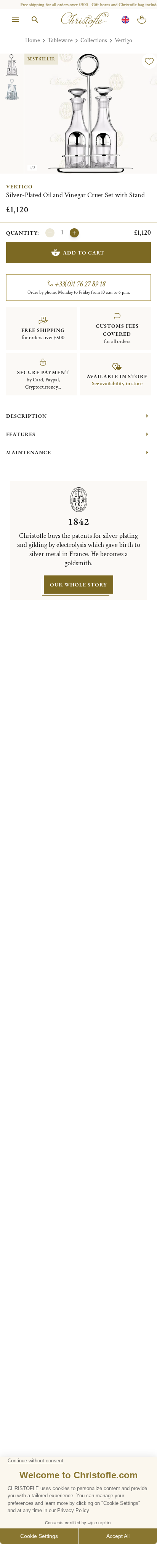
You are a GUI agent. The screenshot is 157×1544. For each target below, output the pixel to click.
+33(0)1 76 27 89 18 (80, 284)
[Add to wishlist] (149, 61)
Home (32, 40)
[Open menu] (15, 19)
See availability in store (117, 384)
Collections (93, 40)
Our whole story (78, 584)
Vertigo (123, 40)
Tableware (60, 40)
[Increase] (74, 232)
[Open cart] (141, 19)
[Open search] (35, 19)
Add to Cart (83, 252)
